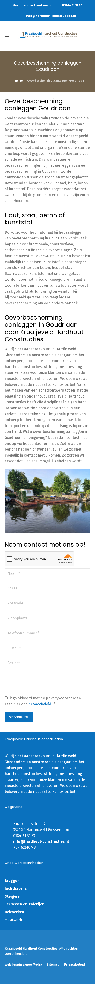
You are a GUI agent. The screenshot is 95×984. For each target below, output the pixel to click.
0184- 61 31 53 (72, 5)
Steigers (12, 896)
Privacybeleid (74, 964)
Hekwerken (14, 912)
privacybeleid (39, 704)
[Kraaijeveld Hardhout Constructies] (47, 35)
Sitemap (53, 964)
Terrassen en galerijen (25, 904)
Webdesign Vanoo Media (23, 964)
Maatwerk (13, 920)
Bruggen (12, 880)
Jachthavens (16, 888)
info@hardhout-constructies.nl (51, 16)
